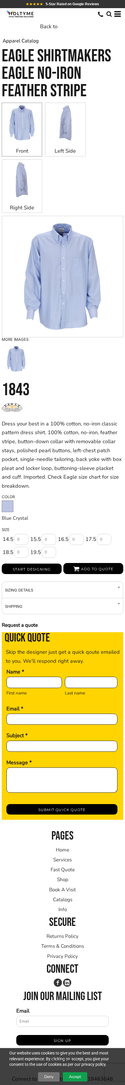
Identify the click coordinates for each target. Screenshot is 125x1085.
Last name (75, 693)
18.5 (8, 552)
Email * (14, 708)
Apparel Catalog (21, 41)
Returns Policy (62, 936)
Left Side (65, 150)
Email (22, 1010)
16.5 (63, 539)
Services (62, 859)
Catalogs (62, 899)
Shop (62, 879)
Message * (19, 762)
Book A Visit (62, 889)
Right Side (22, 207)
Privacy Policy (62, 956)
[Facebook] (58, 983)
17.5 (90, 539)
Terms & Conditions (62, 946)
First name (16, 693)
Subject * (17, 735)
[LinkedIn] (67, 983)
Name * (15, 671)
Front (22, 150)
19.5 (35, 552)
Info (62, 909)
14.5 (8, 539)
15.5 (35, 539)
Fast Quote (63, 869)
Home (62, 850)
